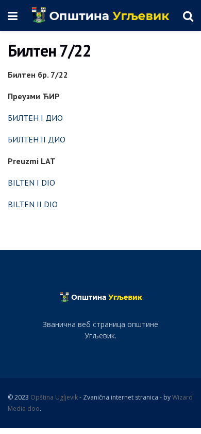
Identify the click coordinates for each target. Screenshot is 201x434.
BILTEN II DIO (33, 204)
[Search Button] (188, 15)
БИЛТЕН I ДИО (35, 118)
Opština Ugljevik (54, 397)
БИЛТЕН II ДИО (36, 139)
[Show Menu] (13, 15)
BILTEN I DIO (31, 182)
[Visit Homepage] (100, 15)
